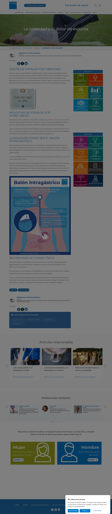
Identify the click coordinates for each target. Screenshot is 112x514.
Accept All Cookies (73, 510)
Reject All (85, 510)
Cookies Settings (97, 510)
